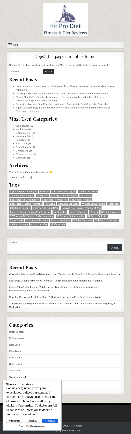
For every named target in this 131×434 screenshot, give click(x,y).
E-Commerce (23, 133)
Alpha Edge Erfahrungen (23, 191)
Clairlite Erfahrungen (22, 195)
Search (13, 242)
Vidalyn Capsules (82, 220)
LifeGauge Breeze (20, 208)
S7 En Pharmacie (110, 212)
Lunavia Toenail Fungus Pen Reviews (30, 212)
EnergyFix (42, 195)
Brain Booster (23, 147)
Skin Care (21, 140)
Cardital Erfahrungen (63, 191)
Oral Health (22, 150)
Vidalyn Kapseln (19, 224)
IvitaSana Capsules (68, 204)
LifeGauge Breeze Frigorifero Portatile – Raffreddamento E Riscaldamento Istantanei (62, 93)
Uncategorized (24, 154)
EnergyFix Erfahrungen (64, 195)
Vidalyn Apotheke (60, 220)
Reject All (32, 421)
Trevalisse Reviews (37, 220)
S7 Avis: (94, 212)
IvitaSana (50, 204)
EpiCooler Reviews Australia (26, 204)
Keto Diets (21, 143)
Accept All (50, 421)
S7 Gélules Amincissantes (70, 216)
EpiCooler (86, 195)
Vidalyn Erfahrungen (106, 220)
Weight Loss (22, 126)
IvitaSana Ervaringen (93, 204)
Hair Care (21, 157)
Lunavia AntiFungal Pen (46, 208)
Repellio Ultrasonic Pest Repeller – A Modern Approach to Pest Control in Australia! (62, 104)
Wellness (21, 129)
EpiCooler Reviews (80, 199)
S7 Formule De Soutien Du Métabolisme (32, 216)
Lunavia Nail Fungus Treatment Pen (81, 208)
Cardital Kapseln (87, 191)
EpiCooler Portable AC (54, 199)
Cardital (44, 191)
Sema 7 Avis (16, 220)
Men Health (22, 136)
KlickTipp (113, 204)
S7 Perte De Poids (97, 216)
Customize (14, 421)
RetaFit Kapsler (78, 212)
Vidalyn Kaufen (39, 224)
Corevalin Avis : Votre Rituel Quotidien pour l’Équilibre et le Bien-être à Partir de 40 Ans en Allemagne (65, 274)
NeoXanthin (60, 212)
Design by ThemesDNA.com (66, 430)
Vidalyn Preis (57, 224)
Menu (15, 44)
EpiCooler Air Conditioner (24, 199)
